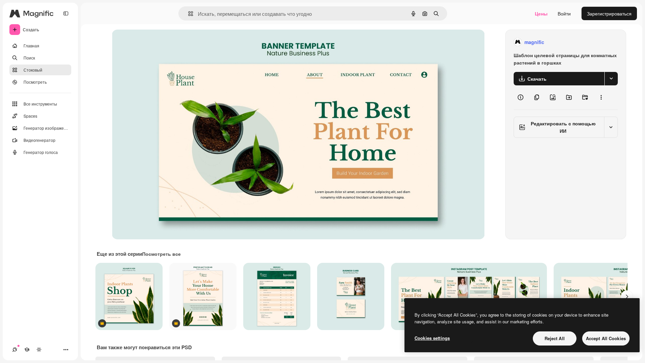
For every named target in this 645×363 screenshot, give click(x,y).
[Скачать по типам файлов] (611, 78)
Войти (564, 13)
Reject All (555, 338)
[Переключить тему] (39, 349)
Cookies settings (432, 338)
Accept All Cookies (606, 338)
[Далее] (627, 296)
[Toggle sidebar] (65, 13)
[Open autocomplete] (188, 13)
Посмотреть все (161, 253)
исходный (156, 42)
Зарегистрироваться (609, 13)
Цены (541, 13)
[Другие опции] (601, 97)
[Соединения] (14, 349)
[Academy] (27, 349)
